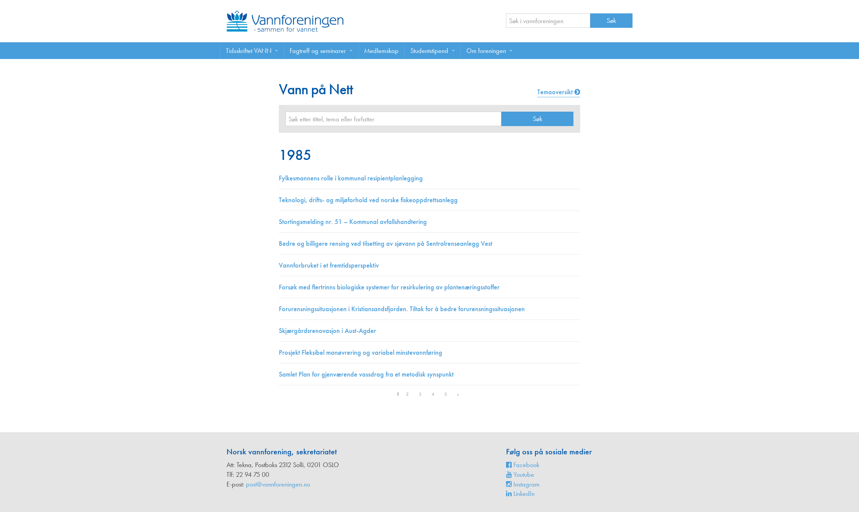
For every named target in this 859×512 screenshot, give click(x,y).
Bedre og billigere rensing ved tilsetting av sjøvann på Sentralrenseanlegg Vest (385, 243)
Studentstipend (429, 50)
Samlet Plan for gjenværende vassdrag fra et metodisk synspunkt (366, 374)
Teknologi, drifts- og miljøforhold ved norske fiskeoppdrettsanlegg (368, 199)
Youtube (523, 474)
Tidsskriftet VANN (248, 50)
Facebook (525, 464)
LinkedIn (523, 493)
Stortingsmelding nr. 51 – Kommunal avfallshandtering (353, 221)
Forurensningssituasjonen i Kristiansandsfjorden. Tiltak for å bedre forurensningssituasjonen (402, 308)
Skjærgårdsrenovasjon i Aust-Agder (327, 330)
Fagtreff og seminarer (318, 50)
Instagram (526, 484)
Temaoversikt (555, 92)
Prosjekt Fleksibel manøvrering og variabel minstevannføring (360, 352)
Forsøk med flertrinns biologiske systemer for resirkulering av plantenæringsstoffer (389, 287)
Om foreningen (486, 50)
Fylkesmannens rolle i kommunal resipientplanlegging (351, 178)
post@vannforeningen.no (278, 484)
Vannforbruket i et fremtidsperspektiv (329, 265)
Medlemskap (381, 50)
